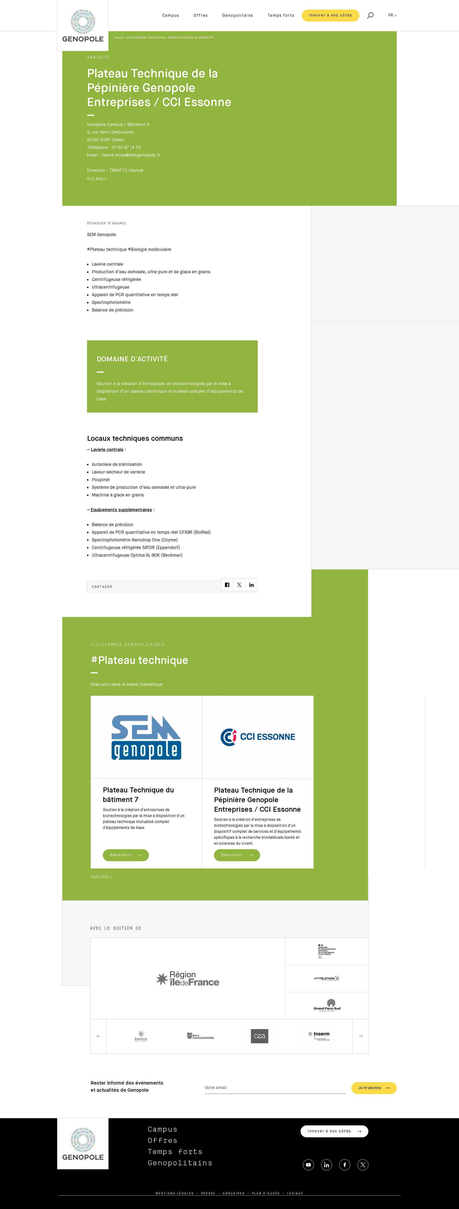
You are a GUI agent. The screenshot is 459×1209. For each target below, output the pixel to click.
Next (360, 1036)
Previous (98, 1036)
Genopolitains (237, 16)
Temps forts (281, 16)
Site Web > (97, 178)
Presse (208, 1193)
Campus (170, 16)
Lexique (295, 1193)
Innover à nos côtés (330, 15)
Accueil (119, 37)
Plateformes (156, 37)
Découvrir (121, 855)
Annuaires (234, 1193)
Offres (201, 16)
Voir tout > (102, 876)
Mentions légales (175, 1193)
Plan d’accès (266, 1193)
